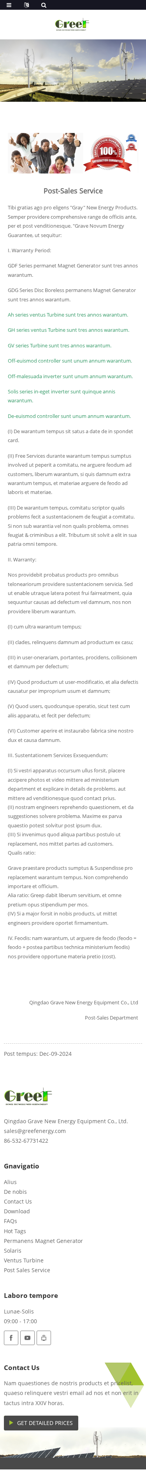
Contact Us (18, 1201)
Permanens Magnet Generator (43, 1240)
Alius (10, 1182)
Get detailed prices (45, 1423)
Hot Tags (15, 1231)
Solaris (12, 1250)
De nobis (15, 1191)
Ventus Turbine (24, 1260)
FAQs (10, 1221)
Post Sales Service (27, 1270)
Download (17, 1211)
